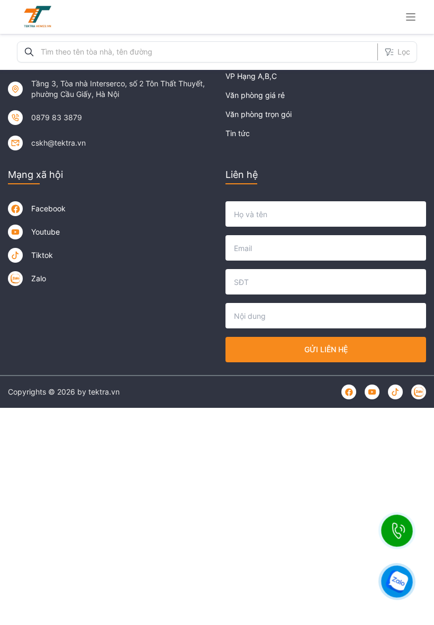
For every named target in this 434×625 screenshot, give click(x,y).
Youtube (45, 231)
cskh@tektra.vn (58, 142)
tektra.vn (104, 391)
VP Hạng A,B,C (251, 76)
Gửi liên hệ (326, 349)
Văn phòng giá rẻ (255, 95)
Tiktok (42, 255)
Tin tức (237, 133)
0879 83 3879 (56, 117)
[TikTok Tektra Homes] (15, 255)
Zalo (38, 278)
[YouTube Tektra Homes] (15, 232)
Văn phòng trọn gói (258, 114)
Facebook (48, 208)
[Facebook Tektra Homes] (15, 208)
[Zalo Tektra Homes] (15, 278)
